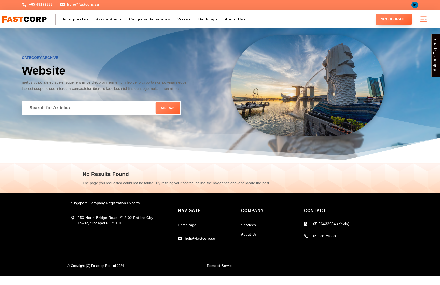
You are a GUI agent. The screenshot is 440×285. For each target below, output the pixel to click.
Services (248, 225)
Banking (206, 19)
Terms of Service (220, 266)
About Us (234, 19)
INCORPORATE (393, 19)
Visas (182, 19)
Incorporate (74, 19)
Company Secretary (148, 19)
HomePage (187, 225)
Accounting (107, 19)
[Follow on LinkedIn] (414, 5)
